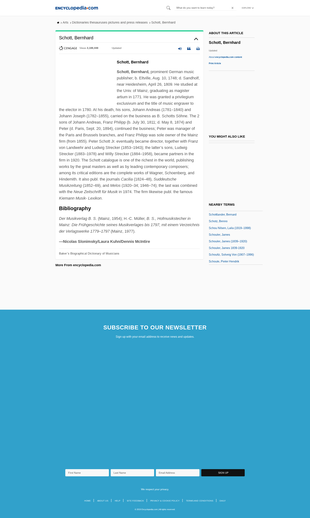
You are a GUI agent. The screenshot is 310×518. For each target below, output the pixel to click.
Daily (223, 501)
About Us (102, 501)
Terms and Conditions (199, 501)
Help (117, 501)
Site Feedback (135, 501)
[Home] (76, 8)
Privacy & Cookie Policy (165, 501)
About (225, 57)
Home (87, 501)
